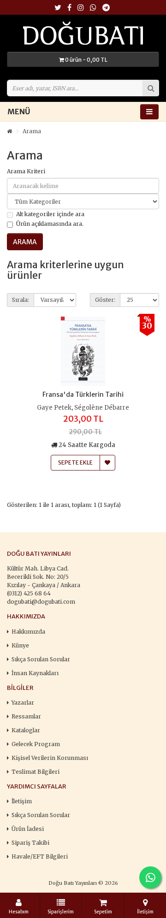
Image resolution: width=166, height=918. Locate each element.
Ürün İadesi (28, 828)
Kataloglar (26, 730)
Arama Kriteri (26, 171)
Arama (32, 131)
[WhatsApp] (93, 8)
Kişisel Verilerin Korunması (50, 757)
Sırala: (20, 299)
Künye (20, 645)
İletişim (22, 801)
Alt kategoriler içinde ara (50, 214)
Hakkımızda (28, 631)
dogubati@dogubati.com (41, 601)
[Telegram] (106, 8)
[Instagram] (80, 8)
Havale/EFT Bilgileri (40, 856)
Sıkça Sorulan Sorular (41, 659)
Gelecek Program (36, 744)
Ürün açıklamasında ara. (49, 223)
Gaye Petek (54, 408)
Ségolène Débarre (101, 408)
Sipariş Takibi (30, 842)
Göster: (105, 299)
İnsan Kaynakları (35, 673)
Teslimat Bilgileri (35, 771)
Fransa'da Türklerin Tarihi (83, 394)
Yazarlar (23, 702)
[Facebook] (69, 8)
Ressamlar (26, 716)
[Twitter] (57, 8)
